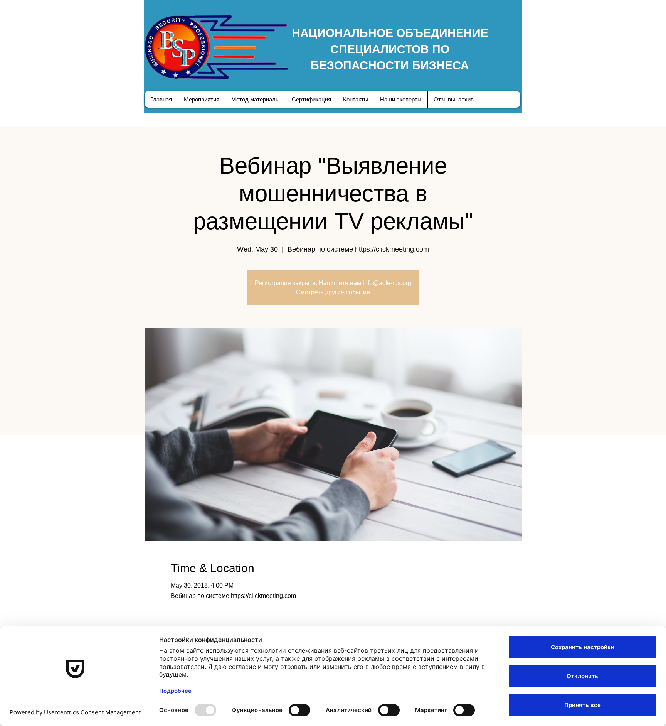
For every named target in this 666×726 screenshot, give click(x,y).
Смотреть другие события (333, 292)
